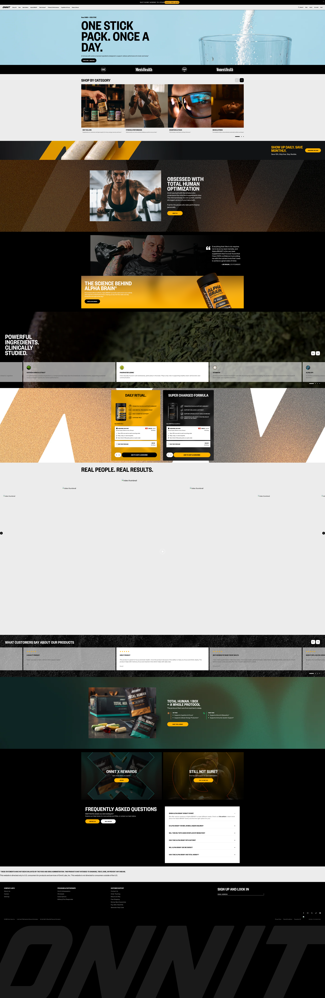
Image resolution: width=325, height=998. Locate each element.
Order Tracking (115, 894)
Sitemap (6, 897)
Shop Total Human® (177, 724)
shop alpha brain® (92, 301)
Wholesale (60, 894)
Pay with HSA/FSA (117, 905)
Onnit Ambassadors (63, 891)
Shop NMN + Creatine (89, 60)
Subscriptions (61, 897)
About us (174, 213)
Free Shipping (115, 899)
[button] (323, 1)
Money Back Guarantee (118, 902)
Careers (6, 894)
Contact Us (92, 821)
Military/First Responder (65, 899)
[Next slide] (242, 80)
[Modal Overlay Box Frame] (162, 2)
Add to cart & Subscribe (139, 455)
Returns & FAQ (115, 897)
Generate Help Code (117, 907)
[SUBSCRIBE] (261, 894)
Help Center (108, 821)
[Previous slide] (313, 353)
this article (222, 816)
